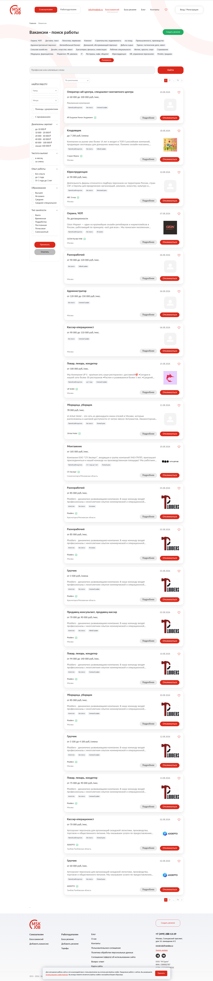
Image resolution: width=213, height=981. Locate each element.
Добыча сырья (127, 45)
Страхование (162, 50)
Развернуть (106, 60)
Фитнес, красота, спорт (143, 50)
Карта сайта (97, 966)
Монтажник (74, 446)
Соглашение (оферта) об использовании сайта (113, 957)
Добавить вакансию (39, 944)
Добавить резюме (70, 944)
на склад (128, 41)
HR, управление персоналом (142, 54)
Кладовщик (74, 130)
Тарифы (65, 948)
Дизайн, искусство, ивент (61, 50)
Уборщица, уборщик (79, 405)
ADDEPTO (71, 845)
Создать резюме (173, 32)
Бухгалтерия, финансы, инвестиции (91, 50)
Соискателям (46, 10)
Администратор (76, 291)
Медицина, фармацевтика (42, 54)
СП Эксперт (71, 472)
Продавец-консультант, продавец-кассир (92, 612)
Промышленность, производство (150, 41)
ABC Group (71, 198)
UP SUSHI (70, 389)
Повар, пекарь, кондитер (82, 363)
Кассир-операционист (80, 327)
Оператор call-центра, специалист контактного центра (100, 92)
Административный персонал (43, 45)
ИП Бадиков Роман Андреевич (80, 118)
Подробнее (148, 118)
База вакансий (36, 939)
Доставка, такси (52, 41)
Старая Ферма (73, 156)
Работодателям (68, 10)
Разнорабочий (76, 255)
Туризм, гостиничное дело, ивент (151, 45)
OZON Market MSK (74, 239)
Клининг (88, 41)
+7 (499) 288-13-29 (166, 934)
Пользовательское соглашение (106, 948)
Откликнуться (170, 118)
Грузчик (72, 570)
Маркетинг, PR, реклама (67, 54)
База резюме (67, 939)
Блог (93, 934)
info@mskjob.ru (95, 10)
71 (178, 81)
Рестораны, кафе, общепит (97, 54)
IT (81, 54)
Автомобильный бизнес (70, 45)
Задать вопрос (162, 950)
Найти (170, 70)
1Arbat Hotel (72, 434)
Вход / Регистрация (189, 10)
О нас (94, 939)
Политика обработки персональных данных (112, 953)
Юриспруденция (119, 54)
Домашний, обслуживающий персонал (100, 45)
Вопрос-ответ (97, 962)
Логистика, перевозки (71, 41)
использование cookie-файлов (57, 975)
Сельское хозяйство (39, 50)
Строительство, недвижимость (108, 41)
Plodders (70, 513)
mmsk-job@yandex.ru (164, 946)
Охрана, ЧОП (36, 41)
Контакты (95, 943)
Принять (161, 973)
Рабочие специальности (120, 50)
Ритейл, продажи (165, 54)
